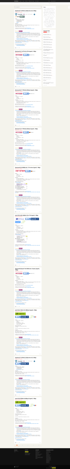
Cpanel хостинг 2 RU (48, 452)
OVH (50, 14)
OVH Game (53, 14)
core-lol (35, 245)
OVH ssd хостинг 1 (48, 455)
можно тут (25, 40)
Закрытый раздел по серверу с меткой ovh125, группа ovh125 (22, 249)
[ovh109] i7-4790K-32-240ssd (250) (47, 47)
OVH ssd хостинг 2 (48, 456)
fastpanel (45, 10)
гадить (20, 75)
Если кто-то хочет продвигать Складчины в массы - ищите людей (48, 83)
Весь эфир (44, 85)
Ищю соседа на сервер (27, 454)
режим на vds (52, 24)
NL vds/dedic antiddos (48, 454)
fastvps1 (50, 10)
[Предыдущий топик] (69, 6)
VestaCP (18, 22)
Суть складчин (26, 452)
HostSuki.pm (16, 1)
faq (54, 9)
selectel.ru (51, 18)
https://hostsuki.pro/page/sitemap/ (20, 44)
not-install (28, 28)
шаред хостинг (49, 26)
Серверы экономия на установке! (39, 457)
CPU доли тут (26, 41)
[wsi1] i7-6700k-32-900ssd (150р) (47, 72)
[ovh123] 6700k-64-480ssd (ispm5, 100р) (25, 398)
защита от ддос (48, 23)
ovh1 (48, 15)
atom (44, 8)
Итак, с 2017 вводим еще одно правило (48, 57)
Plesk (49, 17)
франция (49, 25)
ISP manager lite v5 (19, 369)
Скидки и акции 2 (48, 461)
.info (55, 467)
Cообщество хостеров (38, 455)
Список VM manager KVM (46, 60)
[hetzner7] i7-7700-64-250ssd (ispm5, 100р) (26, 129)
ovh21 (53, 15)
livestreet (46, 13)
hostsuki (47, 11)
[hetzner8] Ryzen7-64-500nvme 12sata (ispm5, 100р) (27, 269)
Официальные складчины (18, 52)
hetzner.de (53, 10)
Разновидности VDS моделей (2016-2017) (48, 52)
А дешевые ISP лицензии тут (18, 42)
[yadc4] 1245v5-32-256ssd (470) (47, 77)
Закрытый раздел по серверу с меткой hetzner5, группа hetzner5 (23, 71)
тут (35, 40)
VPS (51, 21)
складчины (46, 25)
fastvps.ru (48, 10)
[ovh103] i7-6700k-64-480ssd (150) (47, 67)
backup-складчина (50, 8)
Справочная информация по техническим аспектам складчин (24, 39)
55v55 (55, 466)
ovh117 (52, 15)
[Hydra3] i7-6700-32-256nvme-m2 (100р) (25, 11)
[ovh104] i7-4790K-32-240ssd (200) (47, 75)
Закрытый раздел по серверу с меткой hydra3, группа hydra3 (22, 32)
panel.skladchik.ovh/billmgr (30, 104)
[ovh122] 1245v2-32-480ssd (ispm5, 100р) (26, 310)
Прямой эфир (46, 30)
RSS (46, 85)
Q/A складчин (45, 55)
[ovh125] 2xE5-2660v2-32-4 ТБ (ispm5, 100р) (26, 215)
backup (46, 8)
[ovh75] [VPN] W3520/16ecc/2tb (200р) (47, 39)
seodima (44, 41)
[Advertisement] (48, 98)
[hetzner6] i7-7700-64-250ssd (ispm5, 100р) (26, 90)
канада (53, 23)
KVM (44, 13)
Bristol (54, 8)
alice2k (16, 47)
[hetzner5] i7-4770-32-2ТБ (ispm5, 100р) (25, 51)
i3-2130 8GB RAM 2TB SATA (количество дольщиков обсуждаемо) (48, 50)
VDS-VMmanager (51, 20)
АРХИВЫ (36, 456)
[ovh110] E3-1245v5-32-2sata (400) (47, 44)
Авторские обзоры (37, 452)
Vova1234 (44, 69)
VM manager (48, 21)
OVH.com (45, 15)
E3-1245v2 (52, 9)
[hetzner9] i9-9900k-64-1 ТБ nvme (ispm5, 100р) (27, 167)
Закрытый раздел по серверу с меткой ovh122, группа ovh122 (22, 338)
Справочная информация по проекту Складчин (22, 38)
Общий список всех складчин (46, 37)
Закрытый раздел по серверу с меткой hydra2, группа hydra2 (22, 379)
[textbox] (28, 7)
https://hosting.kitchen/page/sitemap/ (21, 45)
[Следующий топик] (69, 8)
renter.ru (48, 18)
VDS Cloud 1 (47, 453)
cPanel (45, 9)
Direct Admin (48, 9)
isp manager (46, 12)
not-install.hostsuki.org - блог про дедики (48, 62)
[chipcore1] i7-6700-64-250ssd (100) (47, 42)
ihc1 (53, 11)
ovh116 (50, 15)
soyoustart (46, 19)
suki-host (33, 28)
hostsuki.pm (49, 11)
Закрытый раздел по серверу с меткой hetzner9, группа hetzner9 (23, 196)
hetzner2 (45, 11)
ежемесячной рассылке (28, 67)
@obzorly (36, 458)
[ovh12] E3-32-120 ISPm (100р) (47, 34)
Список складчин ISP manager (47, 65)
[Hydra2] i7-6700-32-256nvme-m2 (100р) (25, 357)
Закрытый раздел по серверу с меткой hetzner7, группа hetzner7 (23, 149)
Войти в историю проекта (38, 454)
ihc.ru (52, 11)
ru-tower (37, 245)
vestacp (45, 21)
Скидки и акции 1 (48, 460)
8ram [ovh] (44, 80)
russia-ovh (30, 28)
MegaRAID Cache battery (46, 14)
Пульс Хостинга (37, 453)
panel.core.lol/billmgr (18, 182)
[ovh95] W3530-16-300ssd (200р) (47, 70)
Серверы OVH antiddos (48, 458)
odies (44, 36)
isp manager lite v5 (51, 12)
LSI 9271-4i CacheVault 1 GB (51, 13)
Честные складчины (48, 457)
